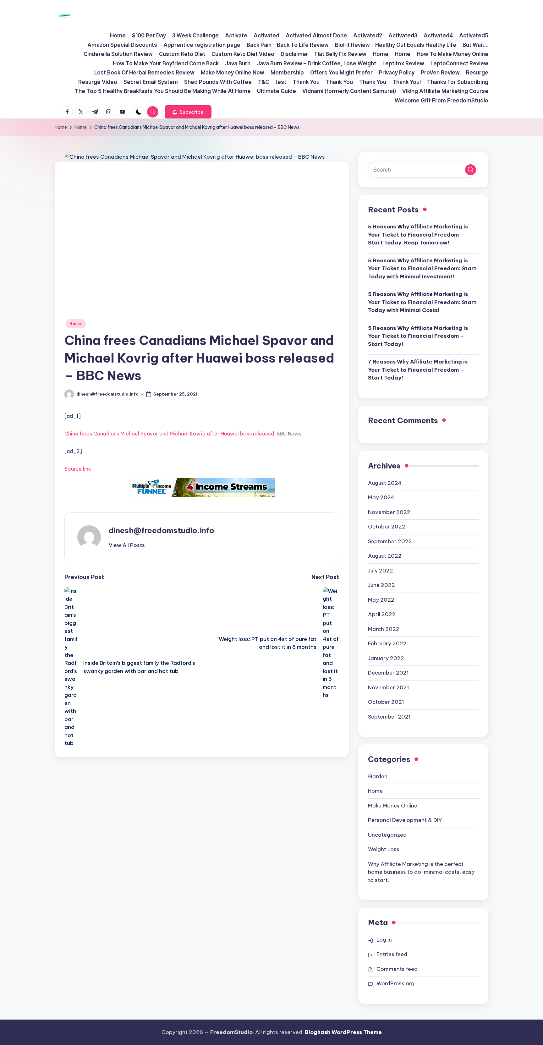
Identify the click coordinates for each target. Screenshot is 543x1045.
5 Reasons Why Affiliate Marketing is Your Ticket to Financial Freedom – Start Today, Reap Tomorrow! (418, 234)
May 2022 (381, 599)
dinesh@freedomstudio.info (161, 530)
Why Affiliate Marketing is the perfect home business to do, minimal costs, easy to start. (421, 872)
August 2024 (385, 482)
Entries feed (391, 954)
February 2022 (387, 643)
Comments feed (397, 969)
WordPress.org (395, 983)
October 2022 (386, 526)
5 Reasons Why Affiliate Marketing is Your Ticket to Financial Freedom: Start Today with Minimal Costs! (422, 302)
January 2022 (386, 658)
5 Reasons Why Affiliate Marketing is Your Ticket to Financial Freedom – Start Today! (418, 336)
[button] (188, 111)
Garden (377, 776)
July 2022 (380, 570)
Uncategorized (387, 834)
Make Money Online (392, 805)
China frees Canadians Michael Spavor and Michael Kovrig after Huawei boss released (169, 433)
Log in (384, 939)
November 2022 (389, 512)
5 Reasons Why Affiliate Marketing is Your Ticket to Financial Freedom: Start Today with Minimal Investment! (422, 268)
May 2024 (381, 497)
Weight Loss (383, 849)
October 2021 (386, 701)
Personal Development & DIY (405, 820)
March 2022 (383, 629)
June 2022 (381, 585)
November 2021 (388, 687)
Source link (77, 469)
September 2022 (390, 541)
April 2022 (382, 614)
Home (75, 323)
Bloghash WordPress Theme (343, 1032)
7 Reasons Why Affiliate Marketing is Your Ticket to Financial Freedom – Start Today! (418, 369)
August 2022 (385, 555)
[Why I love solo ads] (201, 487)
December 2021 (388, 672)
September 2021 (389, 716)
